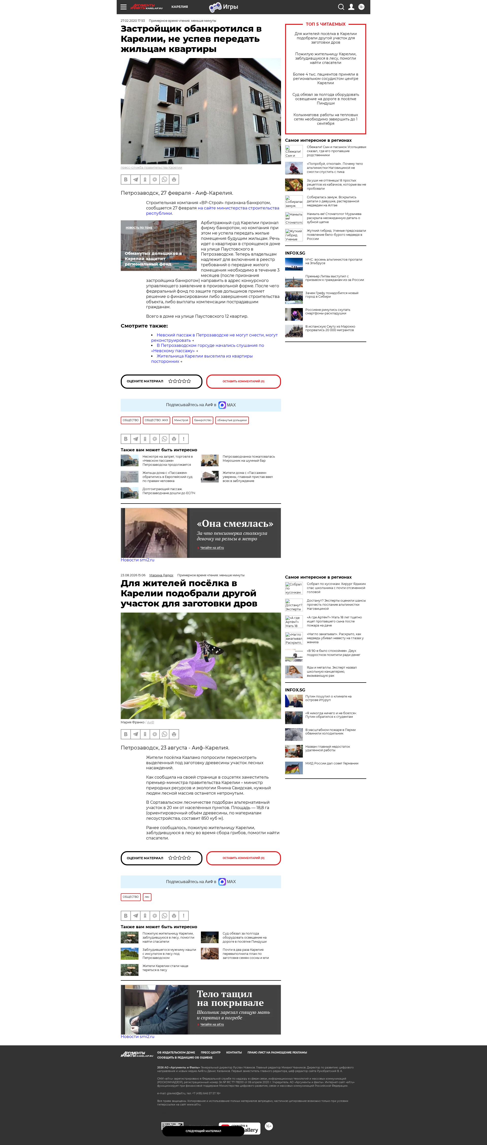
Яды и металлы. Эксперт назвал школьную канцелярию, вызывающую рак (332, 671)
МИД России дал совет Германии (331, 763)
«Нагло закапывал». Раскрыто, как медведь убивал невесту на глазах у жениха (335, 638)
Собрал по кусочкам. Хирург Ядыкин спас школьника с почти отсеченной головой (336, 588)
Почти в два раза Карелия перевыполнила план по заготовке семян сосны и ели (246, 954)
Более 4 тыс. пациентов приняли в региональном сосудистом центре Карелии (325, 78)
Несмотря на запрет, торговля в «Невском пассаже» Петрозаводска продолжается (168, 461)
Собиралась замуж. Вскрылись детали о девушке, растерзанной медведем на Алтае (333, 201)
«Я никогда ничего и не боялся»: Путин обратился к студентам (331, 715)
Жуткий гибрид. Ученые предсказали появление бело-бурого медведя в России (336, 235)
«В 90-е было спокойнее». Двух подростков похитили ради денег (333, 653)
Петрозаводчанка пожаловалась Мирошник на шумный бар (249, 458)
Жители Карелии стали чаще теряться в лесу (165, 968)
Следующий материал (203, 1131)
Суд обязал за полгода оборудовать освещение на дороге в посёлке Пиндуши (325, 99)
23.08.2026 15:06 (133, 575)
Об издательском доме (176, 1052)
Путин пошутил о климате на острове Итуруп (328, 698)
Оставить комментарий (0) (244, 381)
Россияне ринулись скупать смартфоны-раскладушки (327, 311)
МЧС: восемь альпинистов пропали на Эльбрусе (333, 261)
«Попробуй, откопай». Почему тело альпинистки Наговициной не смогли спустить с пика (335, 168)
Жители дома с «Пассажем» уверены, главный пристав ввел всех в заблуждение (248, 477)
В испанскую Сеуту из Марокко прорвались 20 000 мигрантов (330, 328)
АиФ (150, 722)
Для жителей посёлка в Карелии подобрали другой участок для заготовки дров (326, 38)
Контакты (234, 1052)
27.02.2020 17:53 (133, 21)
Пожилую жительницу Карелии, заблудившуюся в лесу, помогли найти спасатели (325, 58)
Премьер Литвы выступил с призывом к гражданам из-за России (334, 278)
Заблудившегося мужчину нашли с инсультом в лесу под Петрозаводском (169, 954)
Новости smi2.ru (137, 560)
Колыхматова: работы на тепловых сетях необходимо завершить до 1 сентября (325, 119)
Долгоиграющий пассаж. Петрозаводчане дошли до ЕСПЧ (169, 491)
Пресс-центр (210, 1052)
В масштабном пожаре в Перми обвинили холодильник (330, 731)
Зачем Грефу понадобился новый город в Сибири (331, 294)
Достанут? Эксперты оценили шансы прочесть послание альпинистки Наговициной (336, 605)
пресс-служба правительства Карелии (151, 167)
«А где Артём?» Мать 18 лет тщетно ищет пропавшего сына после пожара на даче (334, 621)
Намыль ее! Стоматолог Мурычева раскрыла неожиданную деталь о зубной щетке (334, 218)
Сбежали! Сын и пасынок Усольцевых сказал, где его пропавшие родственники (336, 151)
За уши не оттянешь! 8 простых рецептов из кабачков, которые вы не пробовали (336, 184)
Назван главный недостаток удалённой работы (327, 748)
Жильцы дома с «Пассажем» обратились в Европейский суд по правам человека (168, 477)
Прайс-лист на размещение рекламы (277, 1052)
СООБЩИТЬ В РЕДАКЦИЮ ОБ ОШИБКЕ (185, 1057)
